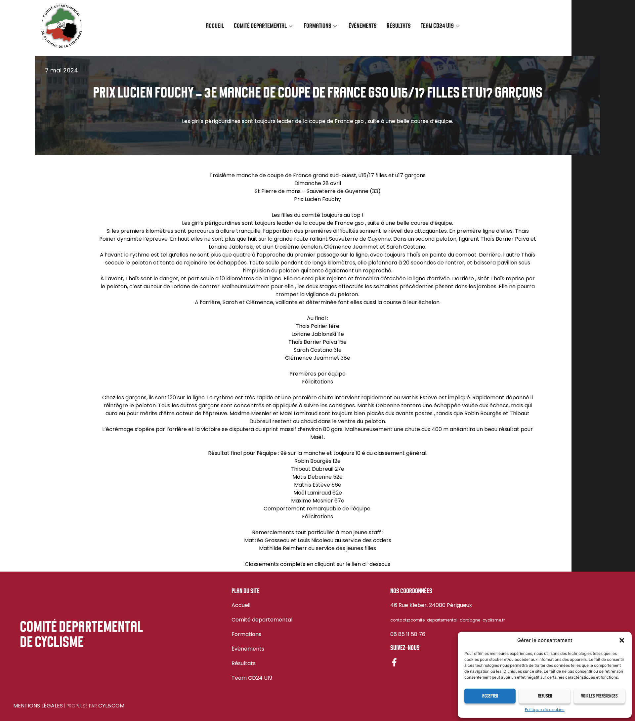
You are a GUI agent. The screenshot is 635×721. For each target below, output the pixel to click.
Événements (363, 26)
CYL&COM (111, 705)
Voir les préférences (599, 696)
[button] (621, 640)
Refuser (545, 696)
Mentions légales (38, 705)
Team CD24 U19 (252, 678)
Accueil (215, 26)
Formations (246, 634)
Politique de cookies (545, 709)
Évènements (248, 649)
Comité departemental (262, 619)
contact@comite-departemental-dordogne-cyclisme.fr (447, 620)
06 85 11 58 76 (407, 634)
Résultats (399, 26)
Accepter (490, 696)
